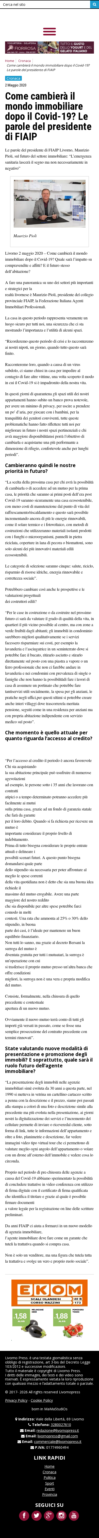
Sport (49, 1483)
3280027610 (61, 1424)
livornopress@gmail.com (58, 1436)
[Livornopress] (40, 18)
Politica (50, 1477)
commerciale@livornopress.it (57, 1441)
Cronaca (24, 61)
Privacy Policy (16, 1400)
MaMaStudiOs (56, 1409)
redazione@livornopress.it (58, 1430)
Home (9, 61)
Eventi (50, 1488)
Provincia (49, 1494)
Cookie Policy (42, 1400)
